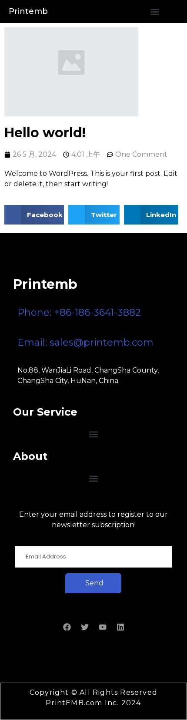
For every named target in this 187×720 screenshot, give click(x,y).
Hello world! (45, 133)
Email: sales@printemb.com (85, 342)
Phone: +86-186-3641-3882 (79, 312)
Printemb (28, 11)
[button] (154, 11)
